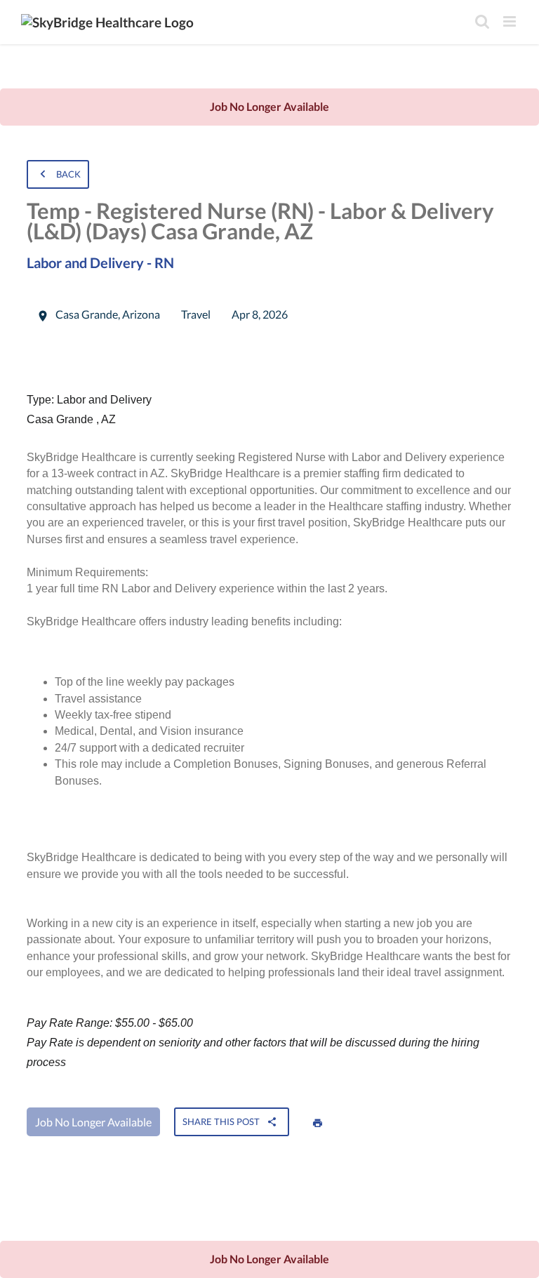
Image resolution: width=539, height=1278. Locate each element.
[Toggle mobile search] (482, 21)
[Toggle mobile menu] (510, 21)
